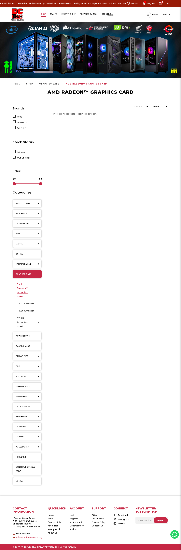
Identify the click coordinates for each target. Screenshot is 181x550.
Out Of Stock (23, 157)
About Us (52, 532)
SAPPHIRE (21, 128)
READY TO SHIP (23, 203)
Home (16, 83)
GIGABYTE (21, 122)
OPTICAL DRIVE (23, 406)
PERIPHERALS (21, 416)
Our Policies (98, 518)
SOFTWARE (21, 376)
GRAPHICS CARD (49, 83)
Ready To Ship (55, 529)
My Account (76, 522)
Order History (77, 525)
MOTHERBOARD (23, 223)
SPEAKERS (20, 436)
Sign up (166, 14)
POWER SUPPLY (23, 336)
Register (74, 518)
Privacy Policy (98, 522)
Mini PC (19, 481)
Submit (161, 520)
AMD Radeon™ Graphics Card (86, 83)
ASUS (19, 116)
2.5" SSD (19, 253)
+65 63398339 (23, 533)
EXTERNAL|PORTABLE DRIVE (25, 469)
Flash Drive (21, 456)
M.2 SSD (19, 243)
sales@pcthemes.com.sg (29, 537)
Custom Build (55, 522)
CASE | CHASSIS (23, 346)
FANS (18, 366)
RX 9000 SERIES (27, 310)
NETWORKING (22, 396)
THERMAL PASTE (23, 386)
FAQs (94, 515)
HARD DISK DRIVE (23, 263)
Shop (29, 83)
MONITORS (21, 426)
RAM (18, 233)
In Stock (20, 152)
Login (155, 14)
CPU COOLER (22, 356)
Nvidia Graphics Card (22, 322)
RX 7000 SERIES (27, 303)
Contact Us (97, 525)
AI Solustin (53, 525)
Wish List (74, 529)
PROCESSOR (21, 213)
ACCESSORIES (22, 446)
